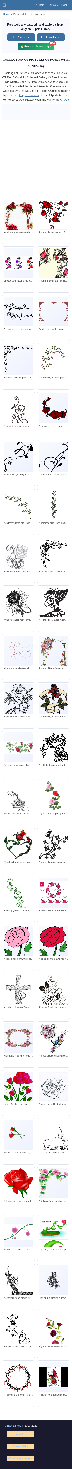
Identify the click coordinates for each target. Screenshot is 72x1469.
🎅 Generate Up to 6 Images (37, 45)
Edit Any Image (21, 37)
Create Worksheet (50, 37)
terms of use (60, 99)
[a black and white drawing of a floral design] (18, 311)
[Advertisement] (36, 159)
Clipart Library (13, 1425)
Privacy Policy (20, 1446)
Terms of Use (20, 1434)
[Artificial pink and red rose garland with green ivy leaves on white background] (53, 796)
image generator (29, 95)
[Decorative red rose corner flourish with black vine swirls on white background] (53, 408)
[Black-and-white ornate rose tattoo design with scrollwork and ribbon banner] (18, 803)
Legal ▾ (64, 5)
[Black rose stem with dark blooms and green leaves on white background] (53, 505)
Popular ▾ (53, 5)
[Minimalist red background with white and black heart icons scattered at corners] (53, 311)
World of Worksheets (20, 1458)
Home (6, 14)
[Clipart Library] (4, 5)
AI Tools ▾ (41, 5)
